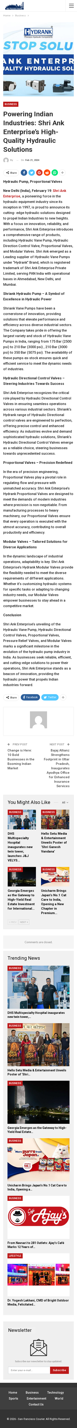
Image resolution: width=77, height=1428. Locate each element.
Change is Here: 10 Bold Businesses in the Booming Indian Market (20, 759)
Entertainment (36, 1398)
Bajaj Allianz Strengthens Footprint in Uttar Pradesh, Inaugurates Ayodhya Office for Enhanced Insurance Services (57, 768)
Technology (55, 1392)
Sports (13, 1398)
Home (13, 1392)
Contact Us (36, 1404)
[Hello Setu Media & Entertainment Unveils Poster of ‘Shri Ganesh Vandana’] (55, 819)
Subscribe (59, 1370)
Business (11, 104)
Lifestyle (15, 1255)
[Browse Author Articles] (38, 719)
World (59, 1398)
